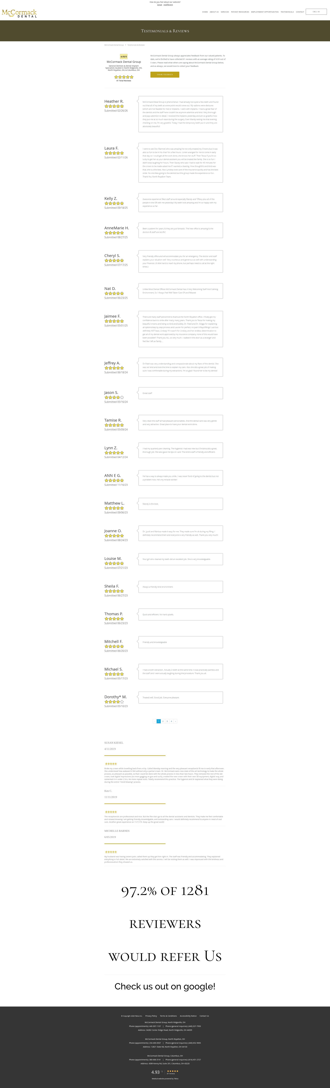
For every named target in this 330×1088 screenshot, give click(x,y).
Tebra (176, 1078)
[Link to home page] (25, 13)
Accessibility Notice (188, 1016)
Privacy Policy (151, 1016)
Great (159, 4)
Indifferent (168, 4)
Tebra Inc (138, 1016)
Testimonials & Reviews (136, 45)
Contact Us (204, 1016)
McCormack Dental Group (114, 45)
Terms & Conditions (168, 1016)
